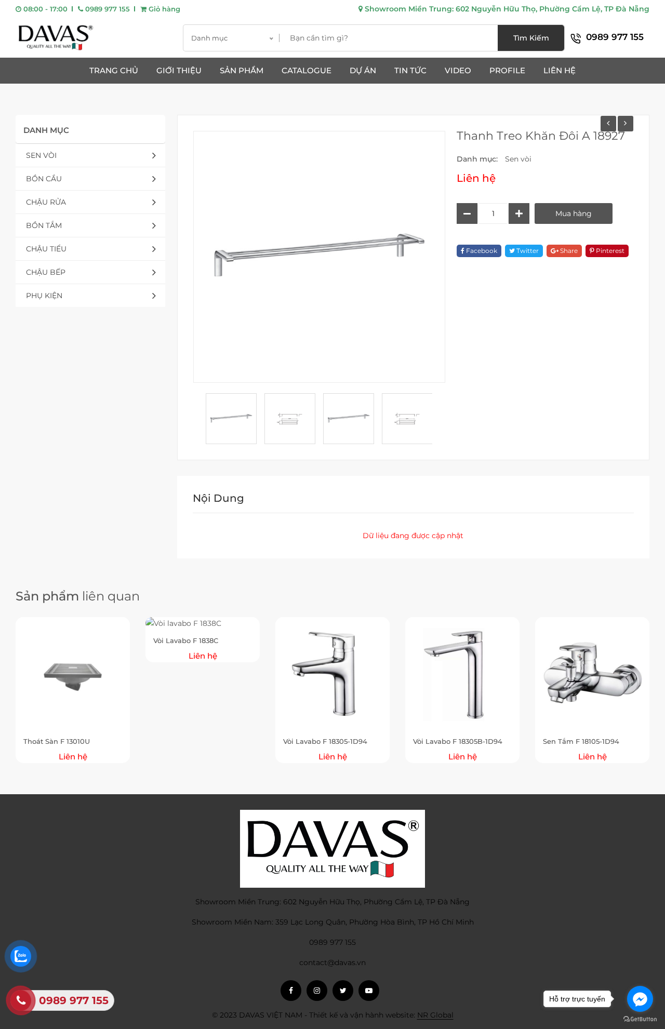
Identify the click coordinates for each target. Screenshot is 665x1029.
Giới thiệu (179, 70)
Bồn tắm (44, 225)
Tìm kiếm (531, 38)
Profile (507, 70)
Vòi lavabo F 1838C (185, 640)
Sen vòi (41, 155)
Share (568, 251)
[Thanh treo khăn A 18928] (625, 123)
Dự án (363, 70)
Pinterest (609, 251)
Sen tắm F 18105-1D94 (581, 741)
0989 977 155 (106, 9)
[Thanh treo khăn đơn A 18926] (608, 123)
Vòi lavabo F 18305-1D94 (325, 741)
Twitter (527, 251)
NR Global (435, 1015)
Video (458, 70)
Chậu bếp (45, 272)
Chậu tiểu (46, 248)
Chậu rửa (46, 202)
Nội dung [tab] (218, 498)
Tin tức (410, 70)
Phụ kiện (44, 295)
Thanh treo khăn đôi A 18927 (541, 136)
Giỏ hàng (163, 9)
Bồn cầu (44, 178)
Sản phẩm (241, 70)
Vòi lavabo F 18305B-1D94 (457, 741)
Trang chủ (113, 70)
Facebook (480, 251)
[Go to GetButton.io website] (640, 1018)
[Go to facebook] (640, 999)
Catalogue (306, 70)
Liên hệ (559, 70)
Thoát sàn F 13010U (56, 741)
